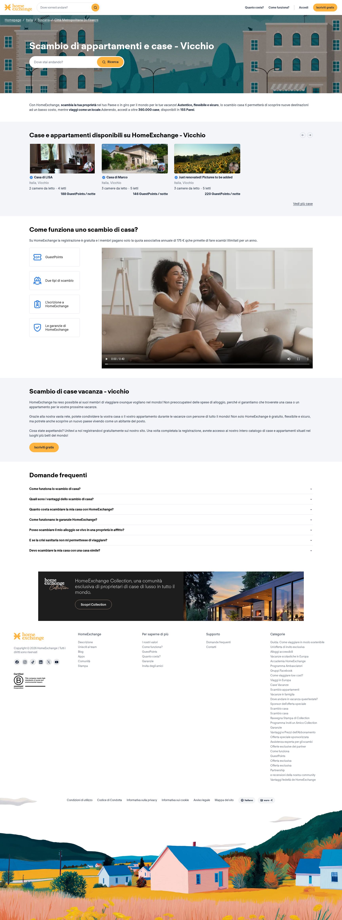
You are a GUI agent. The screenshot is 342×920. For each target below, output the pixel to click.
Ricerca (113, 62)
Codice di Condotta (109, 800)
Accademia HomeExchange (288, 661)
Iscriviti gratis (325, 7)
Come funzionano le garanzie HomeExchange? (63, 520)
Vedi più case (303, 204)
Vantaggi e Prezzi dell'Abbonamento (292, 732)
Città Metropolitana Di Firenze (76, 20)
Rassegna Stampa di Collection (290, 718)
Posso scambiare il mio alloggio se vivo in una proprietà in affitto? (76, 530)
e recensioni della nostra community (292, 775)
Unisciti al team (87, 647)
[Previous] (303, 135)
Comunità (84, 661)
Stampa (83, 666)
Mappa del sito (224, 800)
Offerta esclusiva (281, 760)
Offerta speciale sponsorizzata (289, 737)
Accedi (303, 7)
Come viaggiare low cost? (286, 675)
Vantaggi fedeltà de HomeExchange (293, 779)
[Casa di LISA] (62, 170)
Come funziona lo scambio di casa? (55, 489)
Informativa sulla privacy (142, 800)
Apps (81, 656)
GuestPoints (149, 651)
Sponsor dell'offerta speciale (288, 703)
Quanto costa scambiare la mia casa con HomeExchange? (71, 509)
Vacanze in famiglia (282, 694)
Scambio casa (279, 708)
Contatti (211, 647)
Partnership (277, 770)
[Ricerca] (95, 7)
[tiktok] (33, 662)
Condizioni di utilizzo (79, 800)
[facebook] (17, 662)
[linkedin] (41, 662)
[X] (49, 662)
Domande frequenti (218, 642)
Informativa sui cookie (175, 800)
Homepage (13, 20)
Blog (81, 651)
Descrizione (85, 642)
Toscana (44, 20)
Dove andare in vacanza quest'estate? (294, 699)
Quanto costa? (254, 7)
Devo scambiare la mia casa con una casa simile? (64, 550)
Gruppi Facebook (281, 670)
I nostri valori (150, 642)
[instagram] (25, 662)
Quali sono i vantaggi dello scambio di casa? (61, 499)
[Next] (310, 135)
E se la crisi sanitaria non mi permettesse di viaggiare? (68, 540)
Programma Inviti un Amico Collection (293, 722)
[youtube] (56, 662)
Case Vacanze (279, 684)
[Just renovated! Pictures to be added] (207, 170)
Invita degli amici (152, 666)
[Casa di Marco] (135, 170)
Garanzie (148, 661)
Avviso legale (202, 800)
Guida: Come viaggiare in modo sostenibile (297, 642)
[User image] (89, 167)
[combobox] (68, 7)
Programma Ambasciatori (286, 666)
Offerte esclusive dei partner (288, 746)
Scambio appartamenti (284, 689)
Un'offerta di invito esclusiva (287, 647)
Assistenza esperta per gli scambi (291, 741)
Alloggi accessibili (281, 651)
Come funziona (279, 751)
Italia (29, 20)
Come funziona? (279, 7)
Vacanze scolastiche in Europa (289, 656)
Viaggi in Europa (280, 680)
